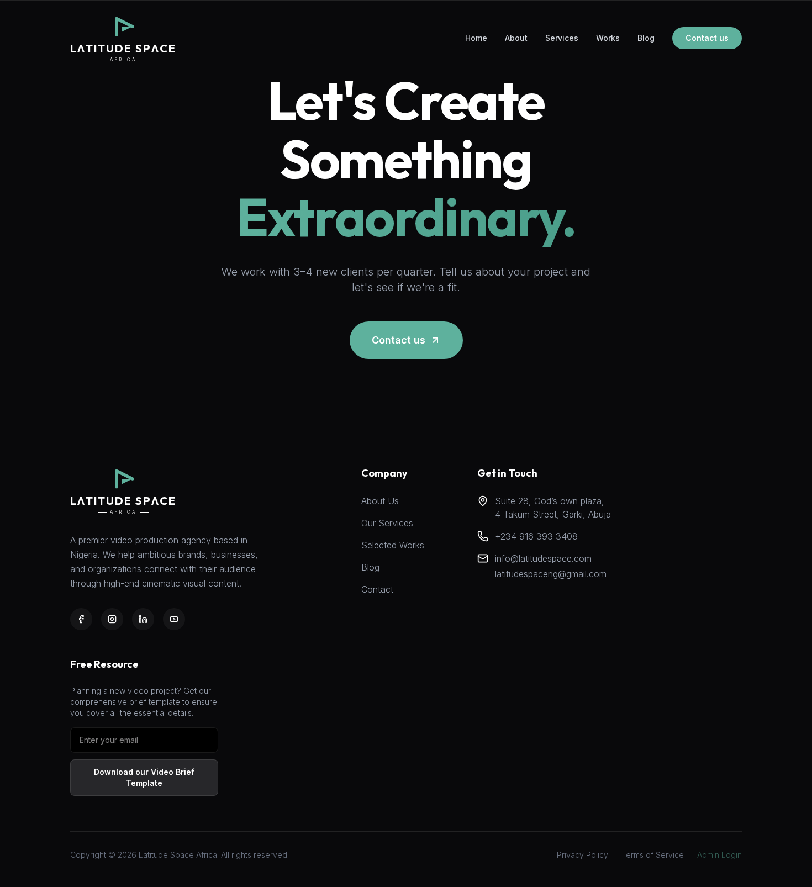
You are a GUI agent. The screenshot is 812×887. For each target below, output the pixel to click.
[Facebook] (81, 619)
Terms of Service (652, 854)
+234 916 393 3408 (536, 536)
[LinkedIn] (143, 619)
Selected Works (392, 545)
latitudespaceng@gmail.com (551, 573)
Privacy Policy (582, 854)
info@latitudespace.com (543, 558)
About (516, 38)
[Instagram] (112, 619)
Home (476, 38)
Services (561, 38)
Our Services (387, 523)
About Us (380, 500)
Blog (646, 38)
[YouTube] (174, 619)
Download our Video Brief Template (144, 777)
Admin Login (719, 854)
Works (608, 38)
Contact (377, 589)
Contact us (707, 38)
